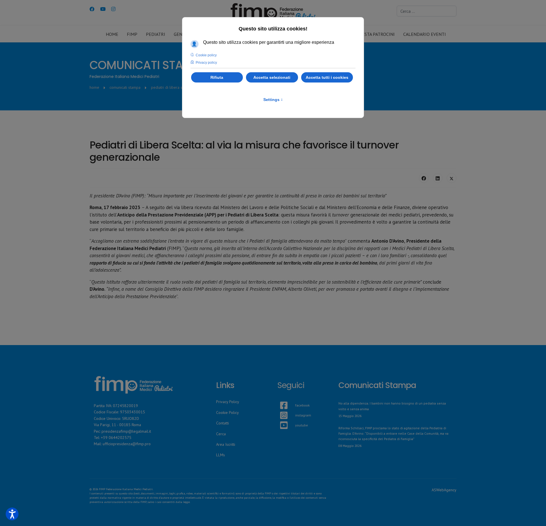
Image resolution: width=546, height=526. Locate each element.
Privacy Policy (227, 401)
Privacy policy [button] (206, 63)
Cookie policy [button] (206, 55)
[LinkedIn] (437, 178)
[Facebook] (92, 9)
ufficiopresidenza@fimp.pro (127, 443)
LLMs (220, 454)
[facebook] (280, 398)
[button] (12, 514)
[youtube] (280, 418)
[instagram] (280, 408)
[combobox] (426, 11)
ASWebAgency (444, 489)
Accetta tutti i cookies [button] (327, 77)
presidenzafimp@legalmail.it (126, 431)
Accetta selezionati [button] (271, 77)
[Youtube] (103, 9)
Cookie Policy (227, 412)
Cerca (221, 433)
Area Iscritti (225, 444)
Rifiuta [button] (216, 77)
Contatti (222, 423)
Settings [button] (273, 99)
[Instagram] (113, 9)
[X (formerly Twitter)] (451, 178)
